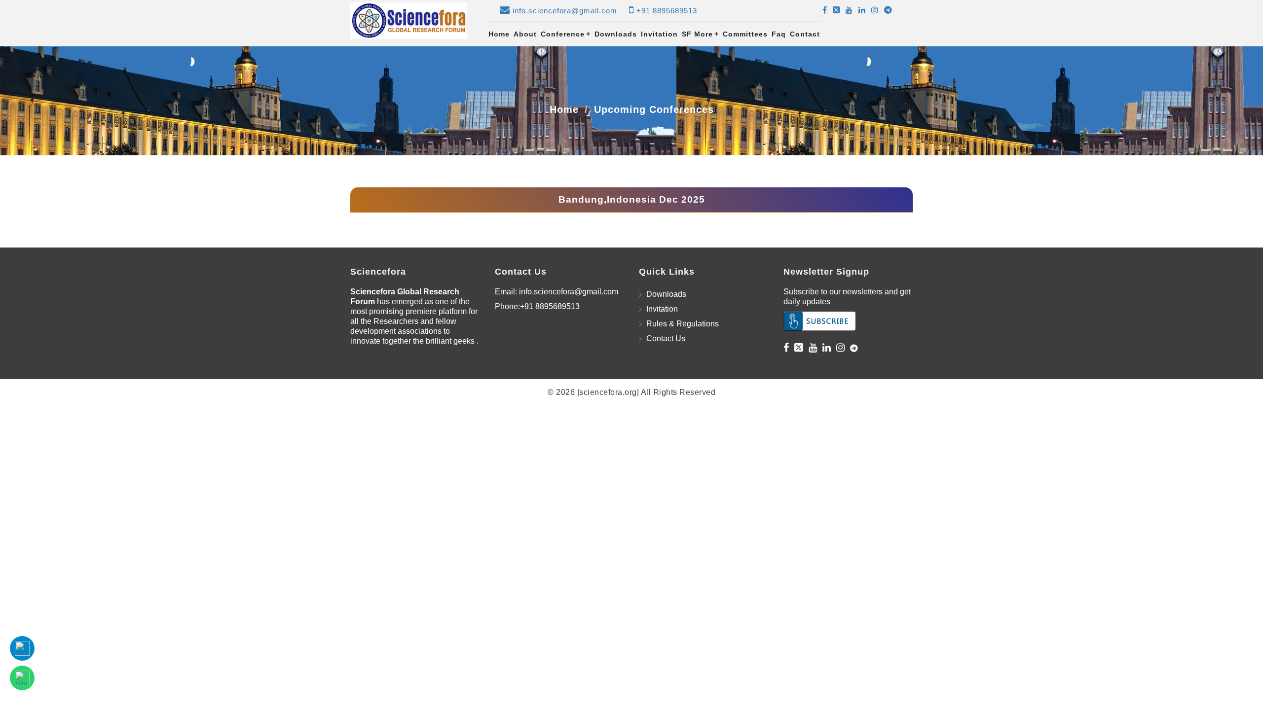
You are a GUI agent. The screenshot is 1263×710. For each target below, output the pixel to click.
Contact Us (665, 338)
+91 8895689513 (666, 10)
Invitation (659, 34)
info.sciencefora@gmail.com (565, 10)
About (525, 34)
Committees (745, 34)
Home (499, 34)
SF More (700, 34)
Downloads (615, 34)
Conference (566, 34)
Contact (805, 34)
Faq (779, 34)
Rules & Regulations (682, 324)
